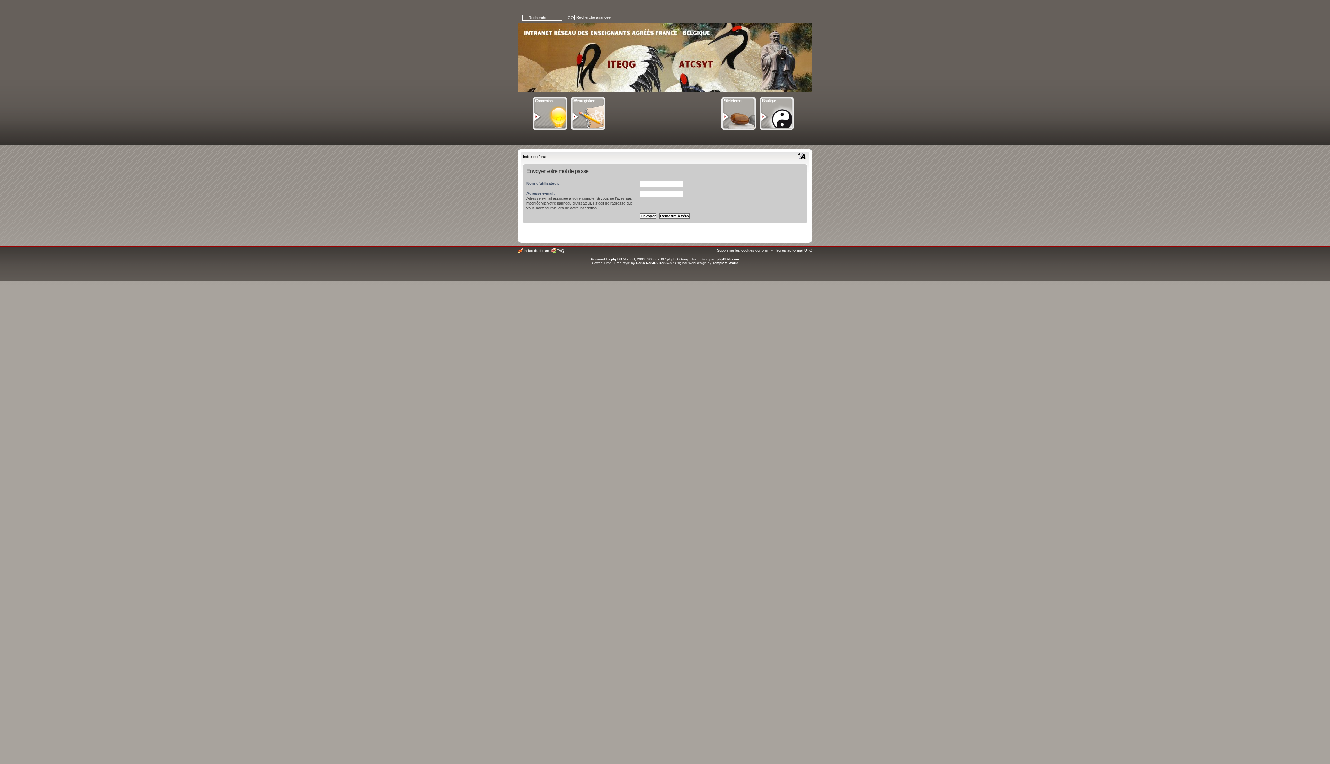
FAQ (560, 251)
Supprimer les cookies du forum (743, 250)
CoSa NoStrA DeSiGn (654, 263)
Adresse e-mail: (540, 193)
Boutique (769, 100)
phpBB (616, 259)
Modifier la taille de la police (802, 156)
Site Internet (733, 100)
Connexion (543, 100)
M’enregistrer (583, 100)
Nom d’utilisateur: (542, 183)
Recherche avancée (593, 17)
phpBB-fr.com (728, 259)
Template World (725, 263)
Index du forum (535, 157)
